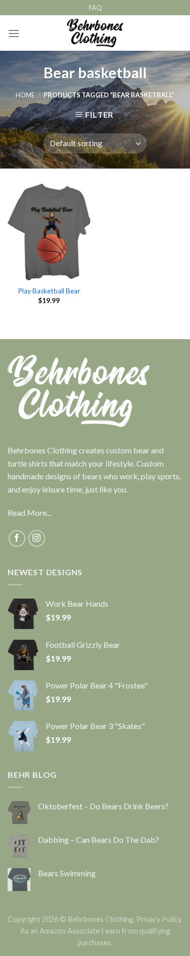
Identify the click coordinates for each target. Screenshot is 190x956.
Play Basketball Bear (49, 291)
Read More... (29, 512)
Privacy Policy (158, 919)
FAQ (95, 8)
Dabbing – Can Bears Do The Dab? (98, 839)
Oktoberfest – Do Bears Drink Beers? (103, 806)
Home (25, 95)
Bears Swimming (67, 873)
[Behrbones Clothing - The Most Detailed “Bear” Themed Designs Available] (95, 33)
